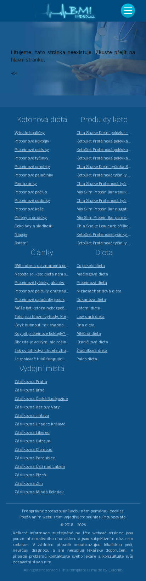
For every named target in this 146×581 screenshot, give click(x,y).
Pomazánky (26, 183)
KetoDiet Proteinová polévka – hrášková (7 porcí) (106, 141)
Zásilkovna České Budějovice (41, 398)
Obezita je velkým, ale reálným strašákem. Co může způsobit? (44, 341)
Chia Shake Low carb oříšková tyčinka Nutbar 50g (106, 225)
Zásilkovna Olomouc (33, 449)
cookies (116, 511)
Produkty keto (104, 119)
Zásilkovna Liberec (32, 432)
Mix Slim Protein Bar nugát (102, 209)
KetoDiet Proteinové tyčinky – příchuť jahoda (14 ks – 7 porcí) (106, 175)
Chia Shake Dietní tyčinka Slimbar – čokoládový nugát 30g (106, 166)
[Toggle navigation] (128, 11)
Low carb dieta (91, 316)
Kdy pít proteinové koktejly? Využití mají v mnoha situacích (44, 333)
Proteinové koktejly (32, 141)
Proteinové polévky (32, 149)
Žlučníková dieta (92, 350)
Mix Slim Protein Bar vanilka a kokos (106, 192)
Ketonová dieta (42, 119)
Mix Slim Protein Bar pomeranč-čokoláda (106, 217)
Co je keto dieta (91, 265)
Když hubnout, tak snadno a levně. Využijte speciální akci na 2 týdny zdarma (44, 325)
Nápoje (21, 234)
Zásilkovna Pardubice (35, 457)
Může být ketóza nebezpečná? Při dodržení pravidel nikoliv (44, 308)
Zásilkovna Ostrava (32, 440)
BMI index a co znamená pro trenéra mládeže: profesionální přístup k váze (44, 265)
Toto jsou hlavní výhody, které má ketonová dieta (44, 316)
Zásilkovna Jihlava (32, 415)
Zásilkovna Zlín (29, 483)
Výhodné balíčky (30, 132)
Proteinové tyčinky (32, 158)
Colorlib (115, 570)
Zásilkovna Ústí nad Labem (40, 466)
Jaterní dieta (88, 308)
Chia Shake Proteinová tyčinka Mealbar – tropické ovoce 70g (106, 183)
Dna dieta (86, 325)
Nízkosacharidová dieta (99, 291)
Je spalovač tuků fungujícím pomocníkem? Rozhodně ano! (44, 358)
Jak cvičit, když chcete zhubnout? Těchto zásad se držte (44, 350)
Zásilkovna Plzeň (30, 474)
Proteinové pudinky (32, 200)
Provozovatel (114, 517)
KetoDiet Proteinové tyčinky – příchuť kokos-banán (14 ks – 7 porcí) (106, 242)
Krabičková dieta (92, 341)
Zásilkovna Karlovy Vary (37, 407)
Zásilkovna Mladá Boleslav (39, 491)
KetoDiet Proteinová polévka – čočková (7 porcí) (106, 149)
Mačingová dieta (92, 274)
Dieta (104, 252)
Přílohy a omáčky (31, 217)
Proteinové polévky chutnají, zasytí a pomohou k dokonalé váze (44, 291)
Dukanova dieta (91, 299)
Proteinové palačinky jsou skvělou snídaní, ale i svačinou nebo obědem (44, 299)
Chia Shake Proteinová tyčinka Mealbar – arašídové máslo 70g (106, 200)
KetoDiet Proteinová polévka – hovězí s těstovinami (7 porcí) (106, 158)
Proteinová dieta (92, 282)
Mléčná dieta (89, 333)
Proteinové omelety (32, 166)
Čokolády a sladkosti (33, 225)
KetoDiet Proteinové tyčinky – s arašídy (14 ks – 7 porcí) (106, 234)
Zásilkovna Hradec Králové (40, 424)
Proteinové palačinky (34, 175)
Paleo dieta (87, 358)
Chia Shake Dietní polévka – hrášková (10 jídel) (106, 132)
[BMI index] (65, 10)
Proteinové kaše (29, 209)
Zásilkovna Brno (29, 390)
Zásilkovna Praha (31, 381)
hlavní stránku (27, 60)
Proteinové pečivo (31, 192)
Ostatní (21, 242)
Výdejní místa (41, 368)
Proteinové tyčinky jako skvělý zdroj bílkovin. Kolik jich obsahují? (44, 282)
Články (42, 252)
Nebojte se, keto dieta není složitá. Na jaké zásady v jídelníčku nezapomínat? (44, 274)
